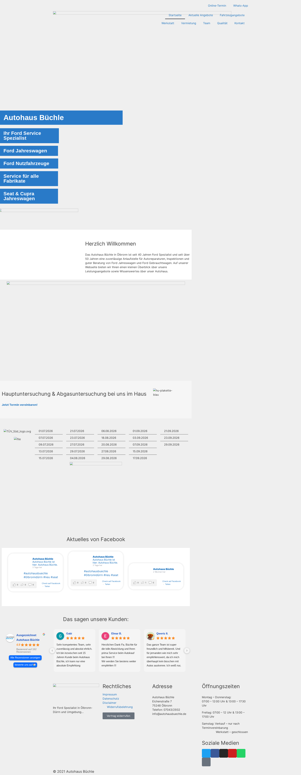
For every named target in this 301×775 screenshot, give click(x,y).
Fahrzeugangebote (232, 15)
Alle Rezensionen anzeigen (25, 657)
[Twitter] (206, 753)
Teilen (47, 586)
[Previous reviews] (52, 651)
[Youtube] (232, 753)
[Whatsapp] (241, 753)
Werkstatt (167, 23)
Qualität (222, 23)
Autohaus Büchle (28, 639)
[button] (23, 585)
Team (206, 23)
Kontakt (239, 23)
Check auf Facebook (51, 583)
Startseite (175, 15)
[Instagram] (223, 753)
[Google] (206, 762)
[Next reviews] (187, 651)
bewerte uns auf (24, 664)
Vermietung (188, 23)
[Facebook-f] (215, 753)
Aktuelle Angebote (200, 15)
